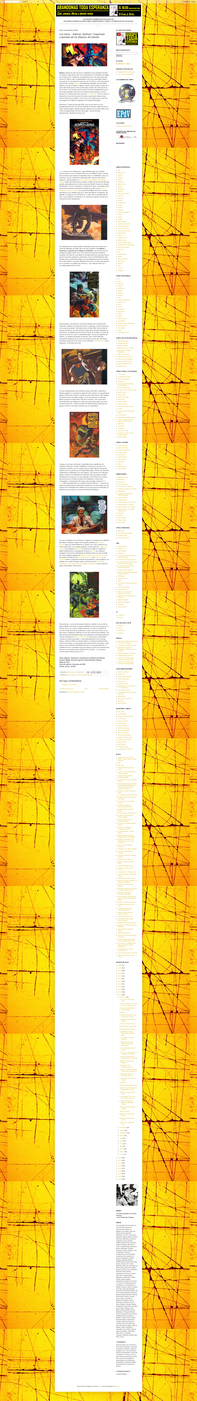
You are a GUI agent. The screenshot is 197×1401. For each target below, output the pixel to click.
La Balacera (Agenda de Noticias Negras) (125, 494)
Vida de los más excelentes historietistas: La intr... (127, 1088)
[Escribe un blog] (93, 672)
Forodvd (120, 626)
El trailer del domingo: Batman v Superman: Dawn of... (126, 1102)
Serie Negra (121, 522)
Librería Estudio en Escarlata (127, 502)
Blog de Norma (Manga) (125, 359)
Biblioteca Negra (123, 477)
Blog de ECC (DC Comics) (126, 348)
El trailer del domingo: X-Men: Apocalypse (127, 1074)
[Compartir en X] (96, 672)
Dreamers (121, 381)
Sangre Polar (122, 520)
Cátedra (120, 200)
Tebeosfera (121, 426)
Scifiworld (121, 604)
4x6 (100, 1386)
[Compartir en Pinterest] (100, 672)
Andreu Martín (122, 714)
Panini (120, 316)
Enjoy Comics (122, 392)
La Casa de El (122, 415)
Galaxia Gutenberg (124, 212)
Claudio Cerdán (123, 721)
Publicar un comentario (69, 685)
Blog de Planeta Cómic (125, 363)
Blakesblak (121, 479)
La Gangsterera (122, 497)
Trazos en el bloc (123, 431)
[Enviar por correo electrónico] (91, 672)
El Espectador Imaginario (125, 570)
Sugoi (119, 330)
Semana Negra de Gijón (125, 655)
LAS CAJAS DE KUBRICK (126, 74)
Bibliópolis (121, 531)
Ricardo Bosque (123, 747)
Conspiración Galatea (124, 676)
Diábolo (120, 290)
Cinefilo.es (121, 553)
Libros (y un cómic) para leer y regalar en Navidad (128, 1053)
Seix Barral (121, 261)
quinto (96, 341)
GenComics (121, 399)
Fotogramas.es (122, 578)
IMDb (119, 581)
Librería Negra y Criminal (125, 504)
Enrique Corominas (124, 450)
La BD (120, 409)
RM (119, 252)
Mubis (120, 628)
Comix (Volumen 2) (124, 379)
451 (119, 170)
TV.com (120, 617)
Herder (120, 214)
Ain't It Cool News (123, 672)
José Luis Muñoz (123, 732)
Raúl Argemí (121, 744)
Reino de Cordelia (123, 247)
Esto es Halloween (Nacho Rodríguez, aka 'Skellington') (126, 836)
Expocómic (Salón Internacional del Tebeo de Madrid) (127, 642)
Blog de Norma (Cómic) (125, 356)
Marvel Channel (124, 1111)
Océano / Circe (122, 238)
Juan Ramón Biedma (124, 735)
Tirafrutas (121, 428)
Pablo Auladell (122, 457)
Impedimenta (122, 221)
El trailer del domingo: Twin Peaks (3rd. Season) (127, 1015)
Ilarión (120, 217)
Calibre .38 (121, 482)
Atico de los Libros (123, 193)
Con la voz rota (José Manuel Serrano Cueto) (127, 772)
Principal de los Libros (125, 242)
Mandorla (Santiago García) (126, 417)
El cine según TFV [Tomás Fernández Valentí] (126, 566)
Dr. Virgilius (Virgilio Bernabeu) (127, 795)
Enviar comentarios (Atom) (76, 692)
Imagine (120, 219)
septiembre (123, 1133)
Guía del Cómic (122, 404)
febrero (122, 1152)
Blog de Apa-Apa (123, 341)
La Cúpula (121, 309)
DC (80, 675)
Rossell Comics (122, 325)
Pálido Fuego (122, 240)
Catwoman (98, 557)
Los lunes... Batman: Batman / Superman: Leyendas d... (128, 1070)
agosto (122, 1135)
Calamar (120, 198)
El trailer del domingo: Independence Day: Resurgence (126, 1043)
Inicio (86, 689)
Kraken (120, 307)
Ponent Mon (121, 321)
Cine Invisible (122, 551)
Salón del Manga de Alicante (127, 653)
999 (119, 763)
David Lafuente (122, 445)
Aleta (119, 281)
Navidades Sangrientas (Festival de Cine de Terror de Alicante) (127, 649)
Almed (120, 179)
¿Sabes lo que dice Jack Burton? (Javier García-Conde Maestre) (127, 759)
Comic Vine (121, 674)
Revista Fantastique (124, 602)
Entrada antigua (104, 689)
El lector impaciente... (124, 388)
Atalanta (120, 191)
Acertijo (80, 557)
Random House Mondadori (126, 245)
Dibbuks (120, 293)
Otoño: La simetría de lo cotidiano (126, 1061)
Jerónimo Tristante (123, 728)
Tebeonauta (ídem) (124, 933)
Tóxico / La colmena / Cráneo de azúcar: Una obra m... (128, 1004)
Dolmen (120, 295)
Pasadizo (121, 701)
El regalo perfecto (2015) (127, 1029)
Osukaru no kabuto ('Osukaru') (127, 902)
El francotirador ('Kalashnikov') (127, 813)
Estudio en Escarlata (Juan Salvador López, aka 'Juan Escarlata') (126, 841)
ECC (119, 297)
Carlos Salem (122, 719)
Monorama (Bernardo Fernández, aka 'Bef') (124, 893)
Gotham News (122, 402)
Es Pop (120, 207)
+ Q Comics (121, 374)
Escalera (120, 210)
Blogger (117, 1386)
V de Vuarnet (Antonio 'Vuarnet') (128, 953)
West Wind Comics (123, 332)
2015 (120, 995)
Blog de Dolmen (123, 345)
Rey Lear (120, 249)
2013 (120, 1160)
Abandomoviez (122, 546)
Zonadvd (120, 633)
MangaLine (121, 311)
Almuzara (121, 182)
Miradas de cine (123, 589)
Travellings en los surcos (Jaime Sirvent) (125, 949)
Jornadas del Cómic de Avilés (127, 645)
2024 (120, 970)
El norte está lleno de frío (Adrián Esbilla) (125, 816)
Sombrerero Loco (65, 564)
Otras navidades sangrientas (128, 1085)
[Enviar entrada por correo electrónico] (87, 672)
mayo (121, 1143)
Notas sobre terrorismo (125, 698)
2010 (120, 1168)
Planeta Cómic (122, 318)
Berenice (120, 196)
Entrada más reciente (66, 689)
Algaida (120, 175)
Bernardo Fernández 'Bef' (125, 716)
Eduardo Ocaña (123, 448)
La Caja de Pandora (124, 690)
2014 (120, 1158)
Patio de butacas (123, 600)
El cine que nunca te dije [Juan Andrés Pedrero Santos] (127, 562)
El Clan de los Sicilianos (125, 486)
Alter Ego (120, 765)
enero (122, 1154)
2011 (120, 1166)
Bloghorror (121, 548)
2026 (120, 965)
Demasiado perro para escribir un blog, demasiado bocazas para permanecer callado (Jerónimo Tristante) (127, 786)
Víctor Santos (122, 469)
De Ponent (121, 288)
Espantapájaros (91, 564)
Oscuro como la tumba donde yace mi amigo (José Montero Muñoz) (127, 898)
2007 (120, 1176)
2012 (120, 1163)
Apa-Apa (120, 283)
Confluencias (122, 203)
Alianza (120, 177)
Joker (93, 551)
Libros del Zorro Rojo (124, 231)
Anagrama (121, 189)
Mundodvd (121, 630)
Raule (120, 464)
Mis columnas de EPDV (125, 126)
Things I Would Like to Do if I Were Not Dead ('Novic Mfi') (126, 940)
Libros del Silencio (123, 228)
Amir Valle (121, 712)
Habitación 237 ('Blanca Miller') (127, 849)
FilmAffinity (121, 576)
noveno (102, 341)
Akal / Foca (121, 172)
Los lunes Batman (87, 675)
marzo (122, 1149)
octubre (122, 1130)
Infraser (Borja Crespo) (125, 859)
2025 (120, 968)
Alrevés (120, 186)
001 (119, 279)
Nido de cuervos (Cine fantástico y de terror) (125, 592)
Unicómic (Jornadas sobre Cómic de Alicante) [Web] (126, 662)
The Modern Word (123, 538)
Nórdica (120, 235)
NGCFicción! (122, 233)
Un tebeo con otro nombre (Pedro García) (126, 433)
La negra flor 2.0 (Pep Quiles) (127, 872)
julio (121, 1138)
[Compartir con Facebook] (98, 672)
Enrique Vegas (122, 452)
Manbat (78, 549)
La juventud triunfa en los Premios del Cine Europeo (128, 1057)
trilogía (76, 83)
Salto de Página (123, 259)
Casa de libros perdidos (125, 533)
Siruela (120, 263)
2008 (120, 1174)
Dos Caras (102, 555)
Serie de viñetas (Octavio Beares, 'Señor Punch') (125, 420)
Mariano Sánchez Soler (125, 737)
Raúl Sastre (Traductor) (125, 916)
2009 (120, 1171)
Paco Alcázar (122, 459)
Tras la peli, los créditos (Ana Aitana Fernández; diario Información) (127, 944)
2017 (120, 989)
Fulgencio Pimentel (124, 300)
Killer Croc (87, 557)
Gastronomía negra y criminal (127, 489)
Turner (120, 268)
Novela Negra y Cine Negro (126, 507)
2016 (120, 992)
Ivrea (119, 304)
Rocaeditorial (122, 254)
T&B (119, 266)
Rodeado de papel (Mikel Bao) (127, 922)
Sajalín (120, 256)
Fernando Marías (123, 725)
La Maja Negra (122, 500)
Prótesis (120, 515)
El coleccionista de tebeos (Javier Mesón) (126, 384)
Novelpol (120, 513)
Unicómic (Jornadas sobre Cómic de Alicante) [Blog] (126, 658)
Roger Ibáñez (122, 466)
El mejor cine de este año (127, 1024)
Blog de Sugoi (122, 366)
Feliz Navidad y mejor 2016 (127, 1026)
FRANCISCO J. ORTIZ (123, 64)
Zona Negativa (122, 437)
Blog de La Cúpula (123, 354)
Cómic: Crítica (75, 675)
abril (121, 1146)
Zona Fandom (122, 703)
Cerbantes (122, 1082)
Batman (68, 675)
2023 (120, 973)
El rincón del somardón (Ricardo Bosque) (125, 820)
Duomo (120, 205)
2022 (120, 976)
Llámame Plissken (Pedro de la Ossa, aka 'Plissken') (127, 881)
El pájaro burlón (123, 683)
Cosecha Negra (123, 484)
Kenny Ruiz (121, 455)
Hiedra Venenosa (77, 564)
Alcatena (122, 1012)
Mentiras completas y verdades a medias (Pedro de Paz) (127, 889)
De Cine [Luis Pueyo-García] (126, 559)
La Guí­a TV (121, 615)
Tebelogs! (121, 424)
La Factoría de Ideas (124, 224)
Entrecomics (121, 395)
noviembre (123, 1127)
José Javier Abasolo (124, 730)
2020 (120, 981)
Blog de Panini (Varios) (125, 361)
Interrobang (121, 491)
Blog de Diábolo (123, 343)
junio (121, 1141)
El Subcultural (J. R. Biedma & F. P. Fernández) (127, 686)
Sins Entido (121, 328)
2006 (120, 1179)
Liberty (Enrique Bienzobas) (126, 878)
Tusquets (120, 270)
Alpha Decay (122, 184)
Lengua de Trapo (123, 226)
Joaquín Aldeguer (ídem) (125, 865)
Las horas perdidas (124, 587)
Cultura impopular (123, 679)
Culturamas (121, 681)
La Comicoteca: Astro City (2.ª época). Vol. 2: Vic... (127, 1097)
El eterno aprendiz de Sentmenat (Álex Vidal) (125, 806)
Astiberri (120, 286)
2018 (120, 987)
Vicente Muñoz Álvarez (125, 749)
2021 (120, 978)
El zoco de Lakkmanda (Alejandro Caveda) (125, 828)
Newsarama (121, 696)
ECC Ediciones (92, 94)
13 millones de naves (124, 377)
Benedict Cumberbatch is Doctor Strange (127, 1008)
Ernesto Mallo (122, 723)
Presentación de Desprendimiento (125, 1066)
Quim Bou (121, 462)
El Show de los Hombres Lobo (127, 390)
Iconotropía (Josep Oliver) (126, 406)
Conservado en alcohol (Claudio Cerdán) (125, 776)
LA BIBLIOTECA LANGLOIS (126, 72)
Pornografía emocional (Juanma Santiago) (125, 909)
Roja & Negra (122, 518)
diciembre (123, 997)
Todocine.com (122, 607)
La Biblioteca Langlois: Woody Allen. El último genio (127, 1033)
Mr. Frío (98, 561)
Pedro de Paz (122, 742)
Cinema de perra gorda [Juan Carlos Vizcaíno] (127, 556)
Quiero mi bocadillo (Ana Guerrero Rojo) (125, 913)
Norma (120, 314)
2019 (120, 984)
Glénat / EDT (122, 302)
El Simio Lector (122, 535)
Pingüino (62, 559)
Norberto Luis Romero (125, 739)
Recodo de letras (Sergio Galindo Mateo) (125, 919)
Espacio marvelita (123, 397)
